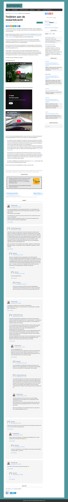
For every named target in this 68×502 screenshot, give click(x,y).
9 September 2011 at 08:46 (16, 464)
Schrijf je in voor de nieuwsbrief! (51, 27)
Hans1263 (47, 61)
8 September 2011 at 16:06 (19, 273)
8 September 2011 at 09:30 (16, 303)
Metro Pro (30, 500)
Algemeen (12, 195)
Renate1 (46, 112)
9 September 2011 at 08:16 (18, 434)
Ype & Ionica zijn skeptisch (50, 36)
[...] (57, 41)
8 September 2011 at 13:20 (19, 346)
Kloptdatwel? (14, 6)
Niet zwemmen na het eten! (50, 43)
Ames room (33, 161)
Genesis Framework (36, 500)
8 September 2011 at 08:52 (16, 206)
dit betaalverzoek (21, 181)
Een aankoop (47, 22)
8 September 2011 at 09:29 (16, 229)
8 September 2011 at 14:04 (21, 376)
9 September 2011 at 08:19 (19, 446)
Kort (20, 195)
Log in (44, 500)
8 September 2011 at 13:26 (21, 362)
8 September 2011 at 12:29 (18, 316)
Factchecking (16, 195)
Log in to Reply (10, 222)
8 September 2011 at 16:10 (21, 284)
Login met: (8, 491)
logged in (12, 488)
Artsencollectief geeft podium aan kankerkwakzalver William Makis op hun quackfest (52, 64)
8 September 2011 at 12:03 (18, 254)
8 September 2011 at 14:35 (21, 395)
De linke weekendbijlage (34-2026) (52, 90)
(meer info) (55, 22)
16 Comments (39, 22)
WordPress (41, 500)
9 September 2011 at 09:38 (18, 474)
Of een (47, 24)
